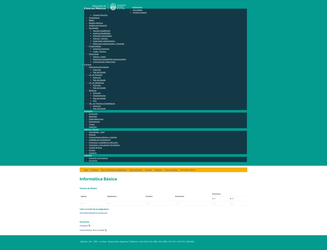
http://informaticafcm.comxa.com (93, 213)
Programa (84, 226)
